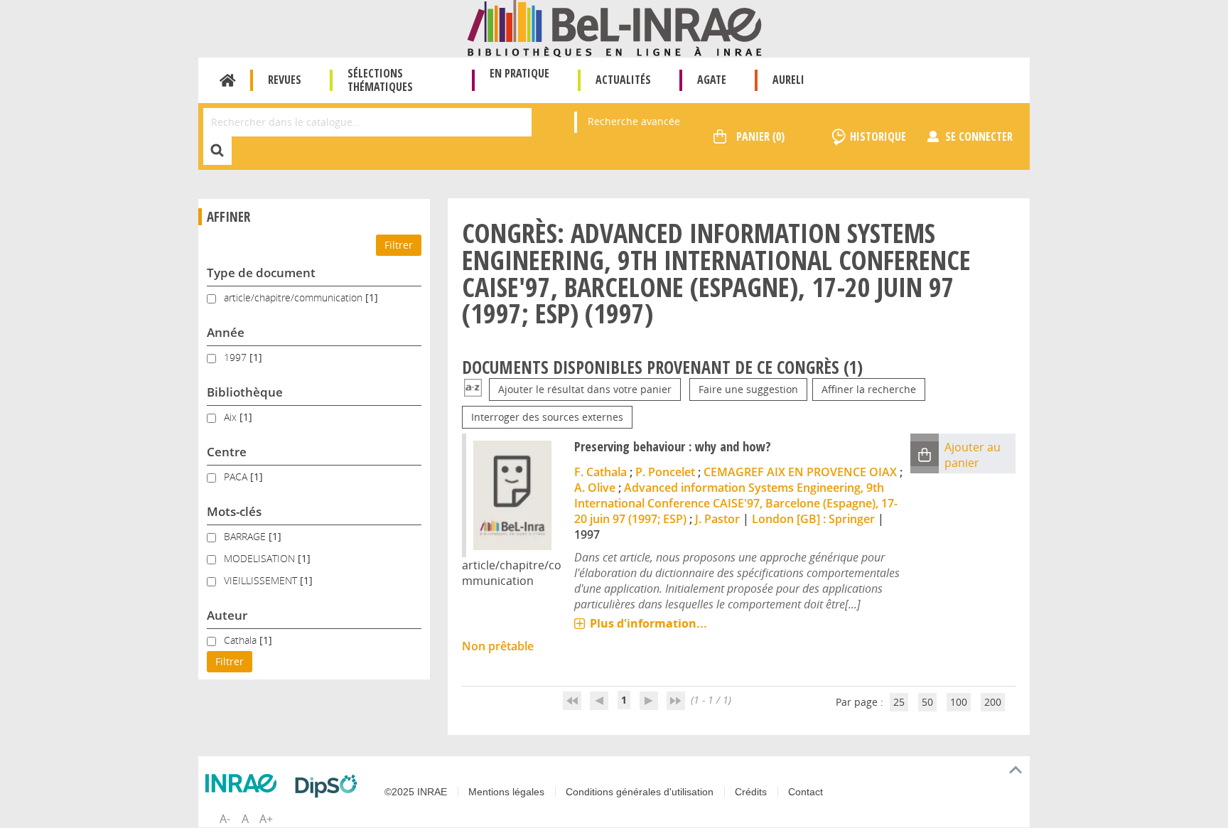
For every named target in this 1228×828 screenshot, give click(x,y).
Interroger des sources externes (547, 417)
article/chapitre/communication (294, 297)
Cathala (241, 640)
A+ (266, 819)
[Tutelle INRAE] (244, 783)
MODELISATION (261, 558)
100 (958, 702)
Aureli (788, 79)
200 (992, 702)
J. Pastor (717, 519)
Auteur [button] (227, 615)
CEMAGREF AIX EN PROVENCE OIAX (800, 472)
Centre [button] (227, 451)
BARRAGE (246, 536)
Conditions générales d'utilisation (639, 791)
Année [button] (225, 332)
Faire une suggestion (748, 389)
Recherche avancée (634, 121)
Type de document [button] (261, 272)
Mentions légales (506, 791)
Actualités (623, 79)
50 (927, 702)
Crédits (751, 791)
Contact (805, 791)
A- (225, 819)
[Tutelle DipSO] (330, 786)
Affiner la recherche (869, 389)
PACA (237, 476)
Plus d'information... (648, 623)
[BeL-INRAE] (614, 27)
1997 (236, 357)
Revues (284, 79)
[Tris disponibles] (473, 389)
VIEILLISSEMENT (262, 580)
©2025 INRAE (415, 791)
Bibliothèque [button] (245, 392)
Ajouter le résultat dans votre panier (585, 389)
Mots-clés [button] (234, 511)
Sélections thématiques (380, 80)
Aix (231, 417)
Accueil (228, 80)
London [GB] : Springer (813, 519)
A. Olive (594, 487)
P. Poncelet (665, 472)
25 (899, 702)
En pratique (519, 73)
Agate (711, 79)
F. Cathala (600, 472)
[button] (924, 453)
